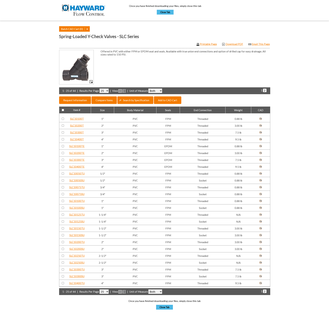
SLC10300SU (76, 276)
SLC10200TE (76, 152)
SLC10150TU (77, 228)
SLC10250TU (77, 255)
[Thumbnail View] (120, 91)
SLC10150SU (76, 235)
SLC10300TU (77, 269)
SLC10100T (77, 118)
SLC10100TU (77, 200)
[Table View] (124, 91)
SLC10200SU (76, 248)
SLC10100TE (76, 146)
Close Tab (165, 12)
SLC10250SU (76, 262)
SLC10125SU (76, 221)
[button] (75, 100)
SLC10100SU (76, 207)
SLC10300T (77, 132)
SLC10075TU (77, 187)
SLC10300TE (76, 159)
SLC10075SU (76, 194)
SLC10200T (77, 125)
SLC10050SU (76, 180)
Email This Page (261, 44)
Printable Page (208, 44)
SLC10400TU (77, 283)
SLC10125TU (77, 214)
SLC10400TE (76, 166)
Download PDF (234, 44)
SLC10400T (77, 139)
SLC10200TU (77, 241)
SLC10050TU (77, 173)
